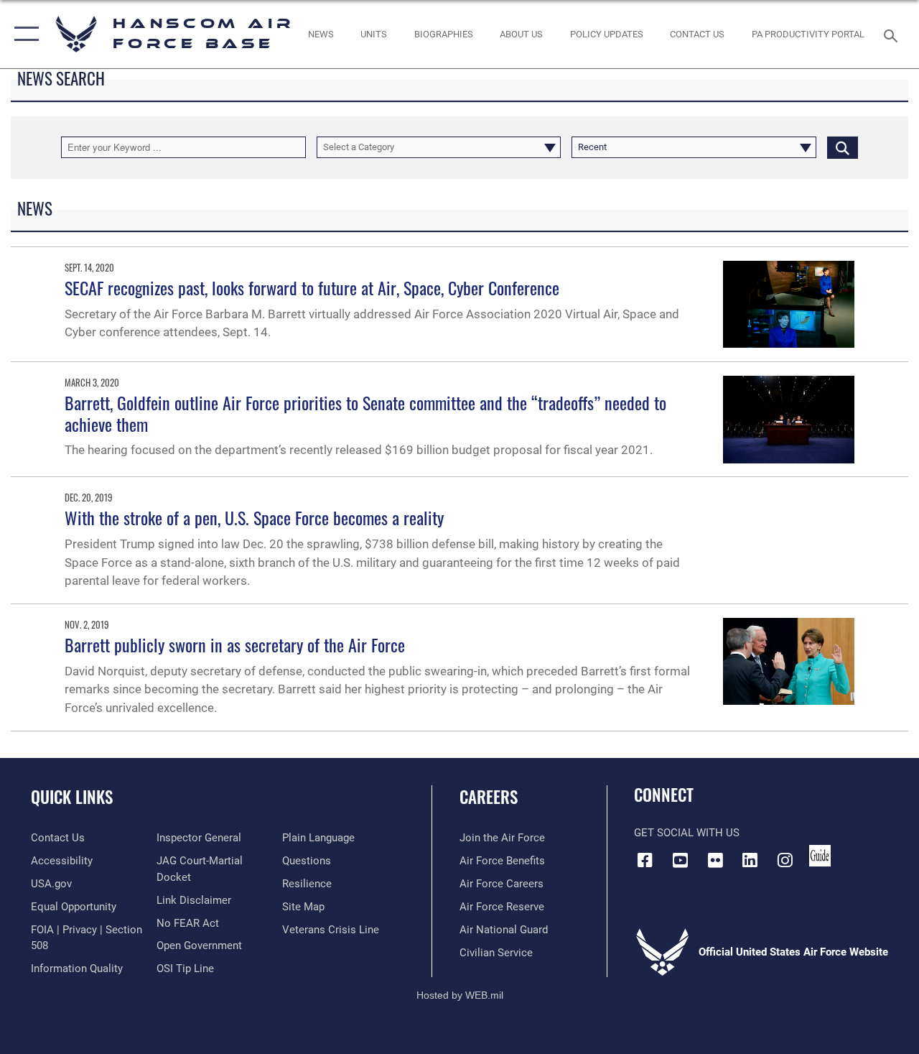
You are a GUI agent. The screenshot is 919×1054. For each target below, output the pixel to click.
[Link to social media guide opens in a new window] (820, 855)
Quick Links (72, 797)
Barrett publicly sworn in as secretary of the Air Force (235, 644)
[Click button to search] (842, 147)
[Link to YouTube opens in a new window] (680, 860)
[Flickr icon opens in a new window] (715, 860)
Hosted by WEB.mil (459, 995)
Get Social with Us (687, 832)
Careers (489, 797)
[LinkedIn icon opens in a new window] (750, 860)
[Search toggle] (893, 34)
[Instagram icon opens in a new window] (785, 860)
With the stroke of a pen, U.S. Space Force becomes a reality (254, 517)
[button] (23, 34)
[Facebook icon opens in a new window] (645, 860)
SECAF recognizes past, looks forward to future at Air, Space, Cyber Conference (312, 287)
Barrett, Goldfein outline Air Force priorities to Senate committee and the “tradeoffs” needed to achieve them (365, 412)
